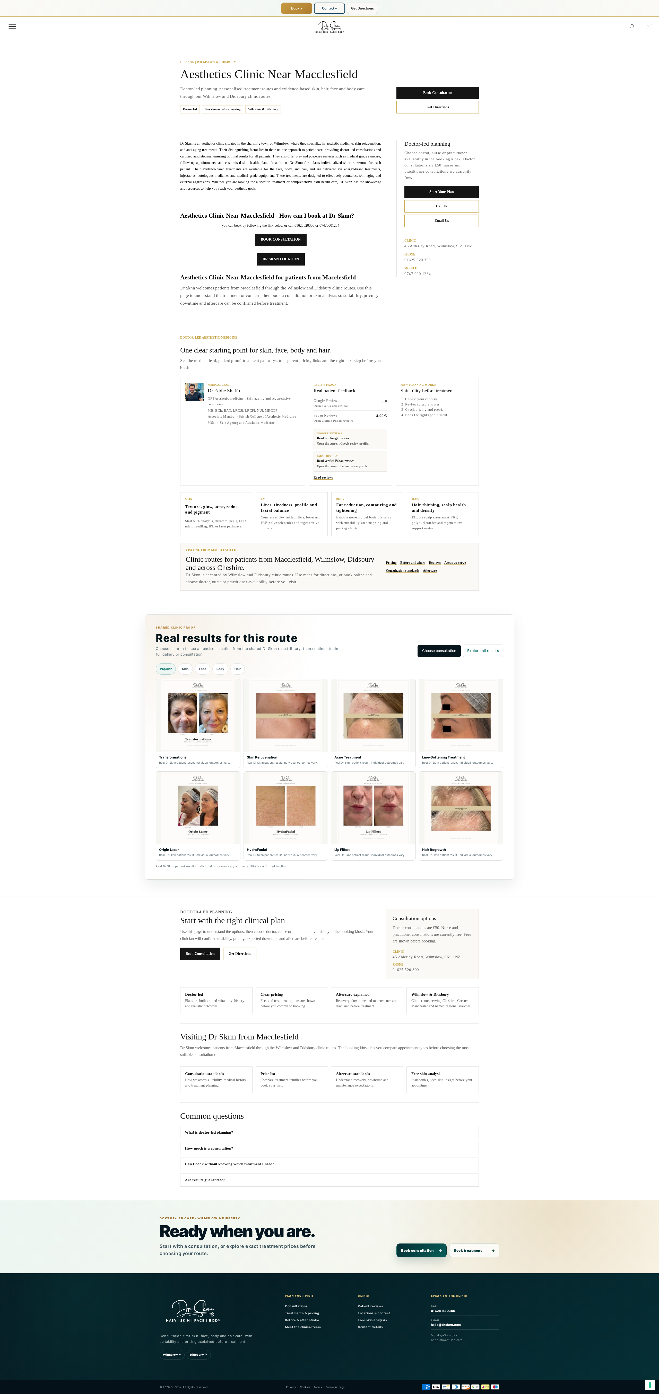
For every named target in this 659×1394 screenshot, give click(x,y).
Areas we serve (455, 562)
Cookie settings (335, 1387)
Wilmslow (172, 1354)
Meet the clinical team (303, 1327)
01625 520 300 (417, 260)
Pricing (391, 562)
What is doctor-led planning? (209, 1132)
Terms (318, 1387)
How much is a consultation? (209, 1148)
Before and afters (412, 562)
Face (202, 669)
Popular (166, 669)
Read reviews (323, 477)
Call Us (441, 206)
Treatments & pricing (302, 1313)
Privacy (291, 1387)
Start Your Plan (441, 192)
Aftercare (430, 570)
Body (220, 669)
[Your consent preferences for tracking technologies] (650, 1385)
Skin (185, 669)
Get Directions (362, 8)
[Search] (632, 26)
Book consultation (421, 1250)
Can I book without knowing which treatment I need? (229, 1164)
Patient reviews (370, 1306)
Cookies (305, 1387)
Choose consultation (439, 650)
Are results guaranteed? (205, 1180)
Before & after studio (302, 1320)
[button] (12, 26)
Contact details (370, 1327)
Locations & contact (374, 1313)
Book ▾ (296, 8)
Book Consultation (437, 93)
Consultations (296, 1306)
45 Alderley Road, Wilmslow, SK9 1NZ (438, 246)
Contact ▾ (329, 8)
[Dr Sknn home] (193, 1310)
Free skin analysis (372, 1320)
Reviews (435, 562)
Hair (238, 669)
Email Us (442, 221)
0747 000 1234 (417, 274)
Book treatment (474, 1250)
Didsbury (198, 1354)
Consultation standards (402, 570)
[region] (329, 770)
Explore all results (483, 650)
